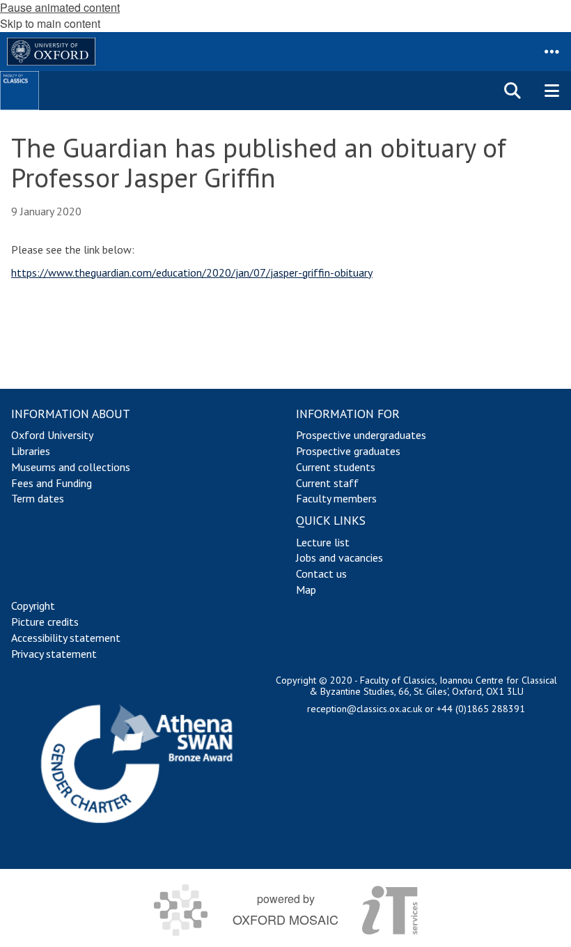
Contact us (321, 573)
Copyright (33, 606)
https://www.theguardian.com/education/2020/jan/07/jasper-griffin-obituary (192, 272)
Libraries (30, 451)
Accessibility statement (65, 638)
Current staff (327, 483)
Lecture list (323, 542)
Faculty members (336, 498)
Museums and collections (70, 467)
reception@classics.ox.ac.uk (364, 708)
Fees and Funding (51, 483)
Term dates (37, 498)
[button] (551, 51)
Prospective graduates (348, 451)
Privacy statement (54, 654)
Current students (335, 467)
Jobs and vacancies (339, 557)
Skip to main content (50, 23)
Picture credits (45, 622)
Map (306, 589)
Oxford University (52, 435)
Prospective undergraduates (361, 435)
